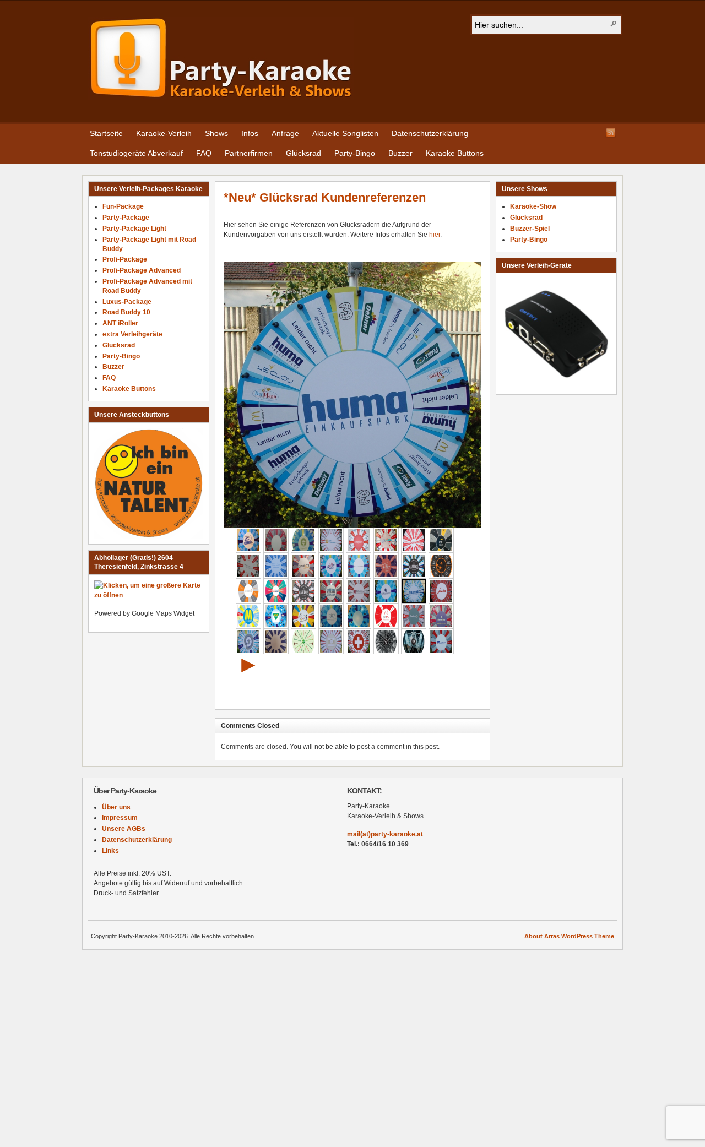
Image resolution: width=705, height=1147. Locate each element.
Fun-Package (123, 206)
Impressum (120, 818)
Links (110, 851)
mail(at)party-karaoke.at (385, 834)
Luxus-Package (126, 302)
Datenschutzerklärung (430, 133)
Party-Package (125, 217)
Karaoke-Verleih (164, 133)
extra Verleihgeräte (132, 334)
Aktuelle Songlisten (345, 133)
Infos (249, 133)
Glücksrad (303, 153)
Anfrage (285, 133)
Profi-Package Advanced (141, 270)
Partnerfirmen (249, 153)
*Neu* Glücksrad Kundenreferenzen (325, 197)
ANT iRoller (120, 323)
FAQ (204, 153)
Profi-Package (124, 259)
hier (434, 234)
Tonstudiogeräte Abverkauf (136, 153)
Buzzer (400, 153)
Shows (216, 133)
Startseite (106, 133)
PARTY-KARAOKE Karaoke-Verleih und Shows (221, 58)
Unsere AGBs (123, 829)
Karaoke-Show (533, 206)
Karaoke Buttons (455, 153)
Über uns (116, 807)
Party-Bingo (354, 153)
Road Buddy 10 (126, 312)
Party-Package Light (134, 228)
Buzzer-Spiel (530, 228)
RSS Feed (610, 132)
